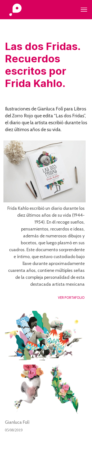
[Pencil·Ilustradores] (15, 10)
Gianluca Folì (17, 422)
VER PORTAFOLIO (71, 297)
